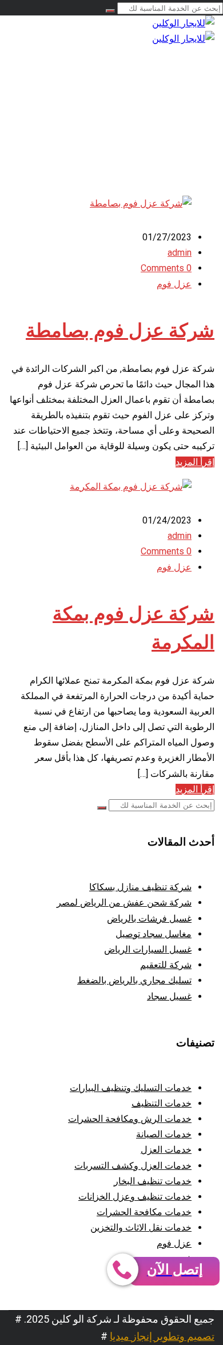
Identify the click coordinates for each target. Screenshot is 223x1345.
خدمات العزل (166, 1149)
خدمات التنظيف (162, 1103)
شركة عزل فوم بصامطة (120, 330)
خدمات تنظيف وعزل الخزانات (135, 1196)
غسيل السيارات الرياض (148, 949)
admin (180, 252)
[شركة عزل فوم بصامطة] (141, 203)
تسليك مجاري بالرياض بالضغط (134, 980)
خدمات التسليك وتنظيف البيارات (131, 1087)
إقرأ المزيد (195, 462)
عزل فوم (174, 284)
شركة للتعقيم (166, 964)
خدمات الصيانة (164, 1134)
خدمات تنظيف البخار (153, 1181)
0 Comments (166, 268)
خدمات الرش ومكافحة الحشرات (130, 1118)
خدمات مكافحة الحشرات (144, 1212)
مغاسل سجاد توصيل (154, 934)
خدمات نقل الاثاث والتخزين (141, 1227)
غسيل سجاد (169, 996)
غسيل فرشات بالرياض (149, 918)
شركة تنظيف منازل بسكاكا (140, 887)
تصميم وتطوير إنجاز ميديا (162, 1336)
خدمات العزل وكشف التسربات (133, 1165)
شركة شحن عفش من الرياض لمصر (124, 902)
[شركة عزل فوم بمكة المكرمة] (131, 486)
